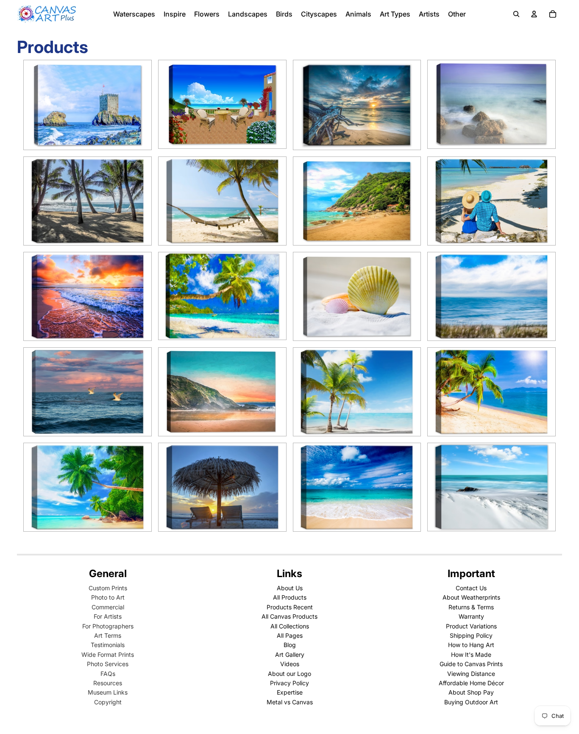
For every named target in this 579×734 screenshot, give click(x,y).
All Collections (289, 626)
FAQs (107, 673)
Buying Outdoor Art (471, 702)
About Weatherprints (471, 597)
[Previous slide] (36, 105)
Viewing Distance (471, 673)
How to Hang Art (471, 644)
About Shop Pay (471, 692)
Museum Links (108, 692)
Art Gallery (289, 654)
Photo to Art (108, 597)
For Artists (108, 616)
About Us (290, 588)
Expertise (290, 692)
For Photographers (108, 626)
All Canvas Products (289, 616)
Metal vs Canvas (290, 702)
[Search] (516, 14)
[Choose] (138, 136)
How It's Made (471, 654)
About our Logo (289, 673)
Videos (289, 663)
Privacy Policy (289, 683)
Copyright (108, 702)
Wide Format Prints (107, 654)
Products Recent (290, 607)
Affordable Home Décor (471, 683)
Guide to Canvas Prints (471, 663)
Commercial (108, 607)
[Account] (534, 14)
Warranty (471, 616)
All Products (289, 597)
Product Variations (471, 626)
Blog (290, 644)
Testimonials (108, 644)
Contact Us (471, 588)
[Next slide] (138, 105)
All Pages (290, 635)
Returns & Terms (471, 607)
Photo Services (107, 663)
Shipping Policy (471, 635)
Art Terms (107, 635)
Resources (107, 683)
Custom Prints (108, 588)
